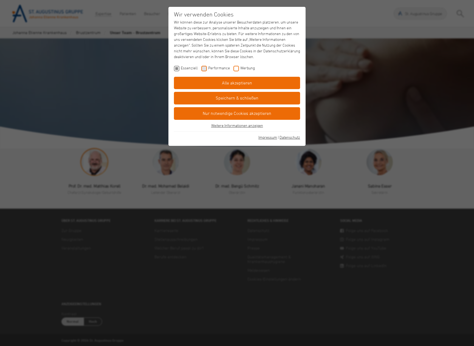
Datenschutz (290, 137)
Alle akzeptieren (237, 82)
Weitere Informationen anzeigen (237, 125)
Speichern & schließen (237, 97)
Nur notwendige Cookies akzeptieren (237, 113)
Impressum (267, 137)
